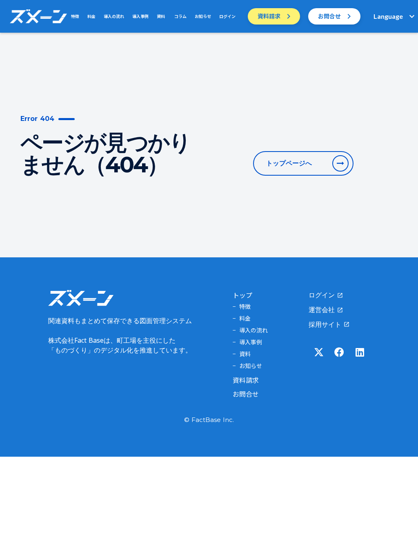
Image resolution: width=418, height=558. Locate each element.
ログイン (227, 16)
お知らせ (203, 16)
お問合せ (246, 394)
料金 (91, 16)
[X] (319, 352)
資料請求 (246, 380)
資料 (161, 16)
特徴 (75, 16)
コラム (180, 16)
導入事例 (140, 16)
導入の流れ (114, 16)
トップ (242, 295)
